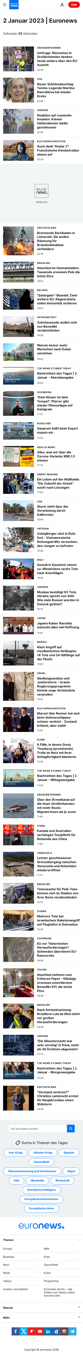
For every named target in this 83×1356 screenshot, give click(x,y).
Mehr (6, 1317)
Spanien (69, 1152)
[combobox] (41, 1128)
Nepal (71, 1171)
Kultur (47, 1272)
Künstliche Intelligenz (41, 1190)
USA (16, 1180)
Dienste (8, 1307)
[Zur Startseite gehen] (14, 4)
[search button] (71, 1128)
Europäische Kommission (41, 1199)
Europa (7, 1248)
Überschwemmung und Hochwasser (32, 1171)
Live (74, 4)
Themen (8, 1239)
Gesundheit (41, 1162)
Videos (7, 1281)
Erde (47, 1256)
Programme (51, 1281)
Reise (6, 1272)
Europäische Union (41, 1208)
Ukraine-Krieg (43, 1152)
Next (6, 1264)
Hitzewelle (37, 1180)
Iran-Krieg (15, 1152)
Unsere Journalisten (15, 1289)
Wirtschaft (62, 1180)
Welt (46, 1248)
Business (8, 1256)
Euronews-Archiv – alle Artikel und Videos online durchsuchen (59, 1292)
